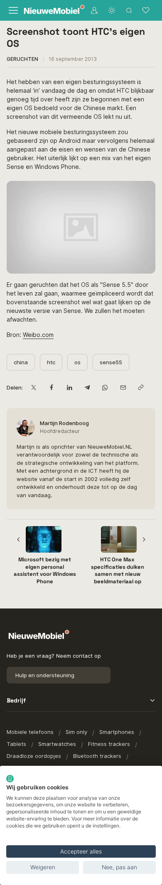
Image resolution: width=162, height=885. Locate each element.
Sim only (76, 732)
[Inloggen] (94, 10)
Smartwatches (57, 744)
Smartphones (116, 732)
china (21, 362)
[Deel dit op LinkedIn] (69, 387)
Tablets (16, 744)
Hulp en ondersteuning (44, 675)
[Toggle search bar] (129, 10)
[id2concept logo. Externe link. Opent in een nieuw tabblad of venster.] (10, 778)
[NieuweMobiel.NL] (50, 10)
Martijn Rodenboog (64, 423)
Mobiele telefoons (30, 732)
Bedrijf (16, 700)
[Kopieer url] (140, 387)
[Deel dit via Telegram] (87, 387)
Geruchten (22, 59)
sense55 (111, 362)
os (77, 362)
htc (51, 362)
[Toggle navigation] (13, 10)
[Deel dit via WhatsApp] (105, 387)
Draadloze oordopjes (34, 756)
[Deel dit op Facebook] (51, 387)
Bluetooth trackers (97, 756)
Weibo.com (38, 334)
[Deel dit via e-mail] (122, 387)
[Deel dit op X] (33, 387)
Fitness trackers (109, 744)
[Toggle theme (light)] (111, 10)
